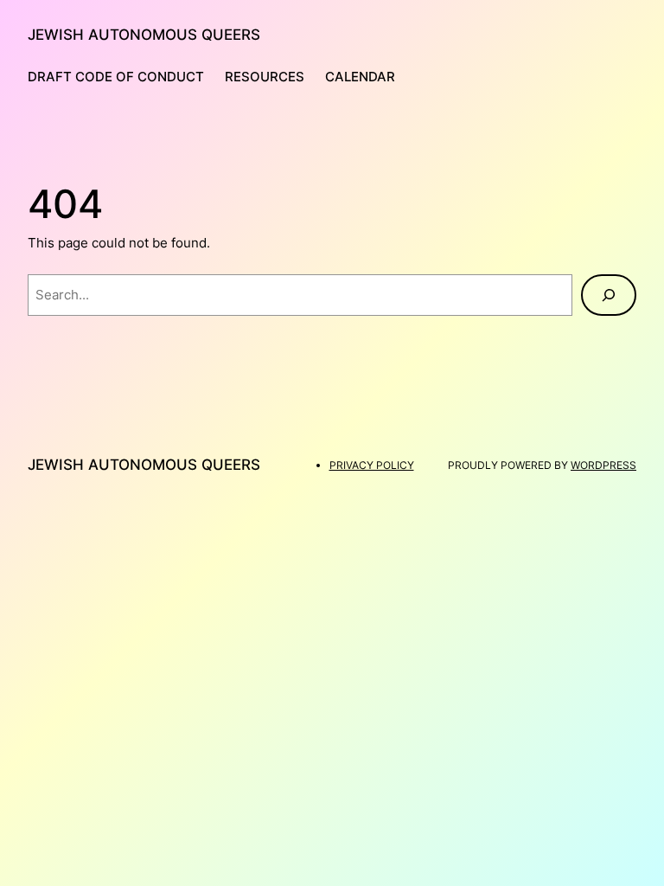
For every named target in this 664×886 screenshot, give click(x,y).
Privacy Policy (371, 465)
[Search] (608, 295)
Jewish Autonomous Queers (144, 34)
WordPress (603, 465)
